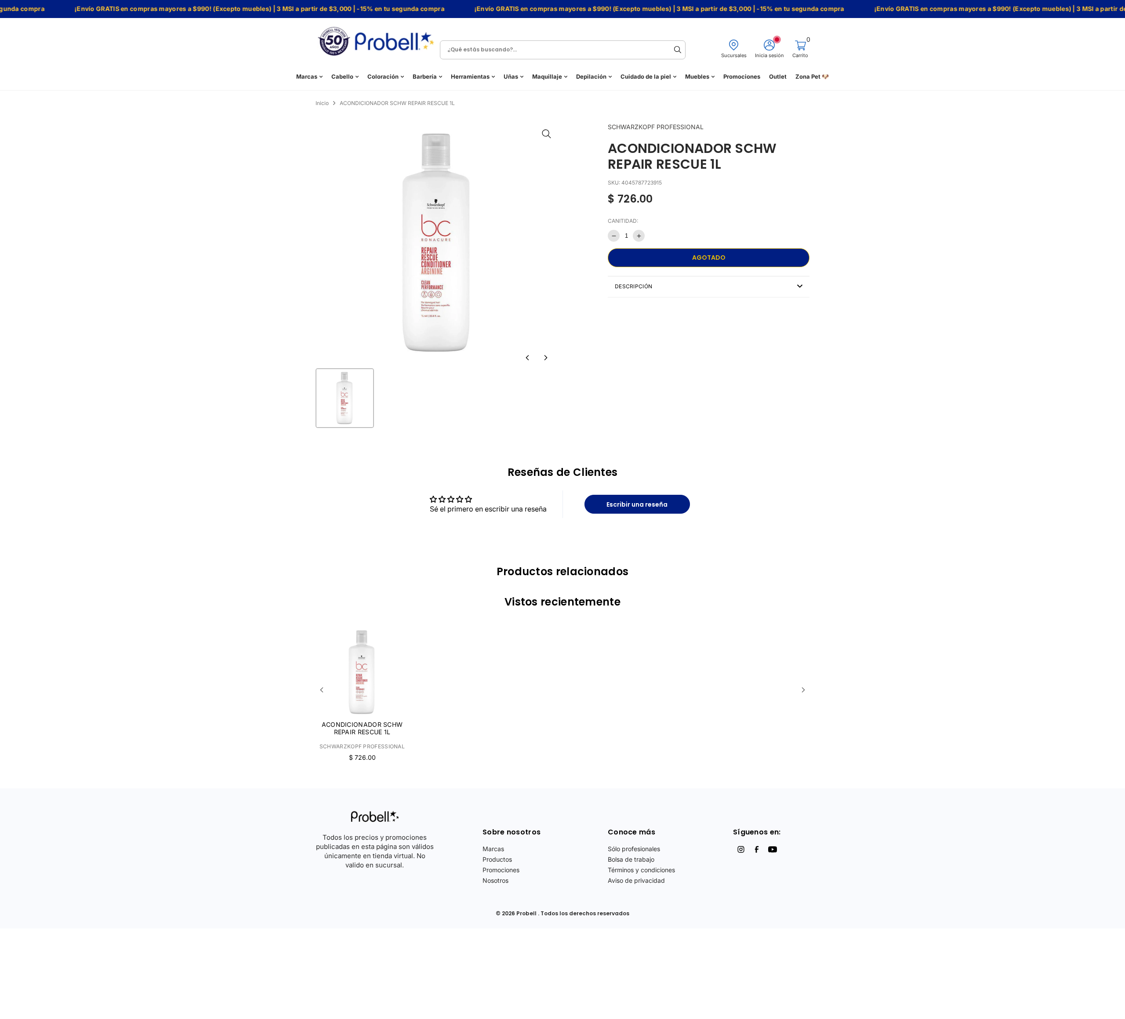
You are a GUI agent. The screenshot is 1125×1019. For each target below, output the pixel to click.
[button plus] (639, 236)
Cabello (342, 76)
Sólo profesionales (634, 848)
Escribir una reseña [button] (637, 504)
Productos (497, 859)
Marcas (306, 76)
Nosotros (495, 880)
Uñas (511, 76)
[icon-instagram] (741, 849)
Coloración (383, 76)
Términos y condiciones (641, 870)
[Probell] (378, 38)
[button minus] (614, 236)
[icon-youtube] (772, 849)
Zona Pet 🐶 (812, 76)
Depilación (591, 76)
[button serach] (677, 49)
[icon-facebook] (757, 849)
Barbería (425, 76)
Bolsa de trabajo (631, 859)
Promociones (741, 76)
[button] (527, 358)
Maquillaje (547, 76)
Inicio (322, 103)
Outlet (778, 76)
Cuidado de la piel (646, 76)
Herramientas (470, 76)
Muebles (697, 76)
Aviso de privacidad (636, 880)
